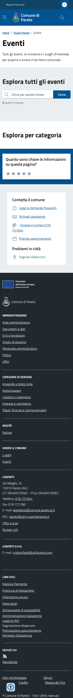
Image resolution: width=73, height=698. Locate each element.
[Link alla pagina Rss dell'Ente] (4, 656)
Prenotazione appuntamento (21, 630)
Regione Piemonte (15, 5)
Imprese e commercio (16, 403)
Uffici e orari (10, 523)
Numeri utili (10, 529)
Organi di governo (14, 342)
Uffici (5, 361)
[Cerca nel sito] (60, 17)
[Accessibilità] (11, 687)
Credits (23, 682)
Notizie (7, 432)
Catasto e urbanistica (16, 397)
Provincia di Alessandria (18, 590)
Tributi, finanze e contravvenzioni (24, 410)
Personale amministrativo (19, 348)
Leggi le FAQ (10, 620)
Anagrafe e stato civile (17, 384)
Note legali (9, 603)
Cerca (62, 94)
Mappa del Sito (55, 682)
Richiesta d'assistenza (17, 635)
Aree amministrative (16, 322)
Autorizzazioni (11, 390)
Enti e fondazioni (13, 335)
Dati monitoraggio (14, 677)
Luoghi (6, 455)
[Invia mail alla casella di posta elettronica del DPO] (32, 552)
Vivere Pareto (22, 33)
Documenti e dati (13, 328)
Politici (6, 355)
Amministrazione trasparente (22, 615)
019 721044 (23, 498)
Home (6, 33)
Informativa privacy (15, 597)
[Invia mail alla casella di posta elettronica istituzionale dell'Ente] (34, 510)
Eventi (6, 461)
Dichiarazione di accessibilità (21, 610)
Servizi (47, 677)
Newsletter (10, 661)
